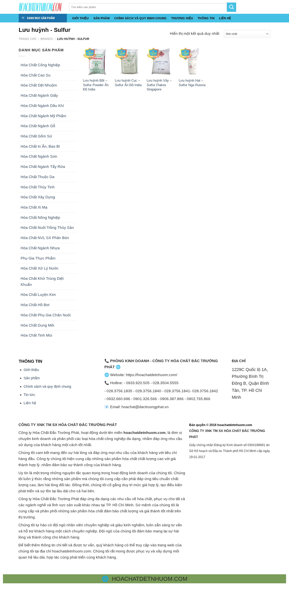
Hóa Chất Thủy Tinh (38, 187)
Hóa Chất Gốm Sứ (36, 136)
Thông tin (206, 18)
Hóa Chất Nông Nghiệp (40, 217)
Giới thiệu (80, 18)
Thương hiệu (182, 18)
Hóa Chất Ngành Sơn (39, 156)
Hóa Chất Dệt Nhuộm (39, 85)
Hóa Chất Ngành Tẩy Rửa (43, 167)
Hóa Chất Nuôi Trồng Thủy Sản (47, 228)
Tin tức (29, 395)
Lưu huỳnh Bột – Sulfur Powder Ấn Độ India (96, 84)
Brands (46, 39)
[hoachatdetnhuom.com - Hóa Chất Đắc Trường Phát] (41, 7)
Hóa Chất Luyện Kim (38, 295)
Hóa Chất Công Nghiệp (40, 65)
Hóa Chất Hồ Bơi (35, 305)
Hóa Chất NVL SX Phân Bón (45, 238)
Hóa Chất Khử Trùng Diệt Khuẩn (42, 281)
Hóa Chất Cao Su (36, 75)
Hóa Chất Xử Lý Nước (40, 268)
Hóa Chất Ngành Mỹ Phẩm (43, 116)
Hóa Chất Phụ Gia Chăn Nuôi (46, 315)
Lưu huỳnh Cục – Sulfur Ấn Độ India (128, 82)
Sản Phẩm (101, 18)
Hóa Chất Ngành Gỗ (38, 126)
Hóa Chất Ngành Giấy (39, 95)
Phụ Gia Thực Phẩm (38, 258)
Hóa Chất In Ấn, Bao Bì (40, 146)
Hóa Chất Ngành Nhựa (40, 248)
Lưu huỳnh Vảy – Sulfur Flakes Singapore (159, 84)
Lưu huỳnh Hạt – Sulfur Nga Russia (192, 82)
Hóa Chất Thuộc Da (37, 177)
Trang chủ (27, 39)
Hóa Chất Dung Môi (37, 325)
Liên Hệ (225, 18)
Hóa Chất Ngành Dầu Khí (42, 106)
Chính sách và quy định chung (140, 18)
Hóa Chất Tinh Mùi (36, 335)
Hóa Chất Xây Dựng (38, 197)
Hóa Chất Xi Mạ (34, 207)
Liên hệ (30, 403)
